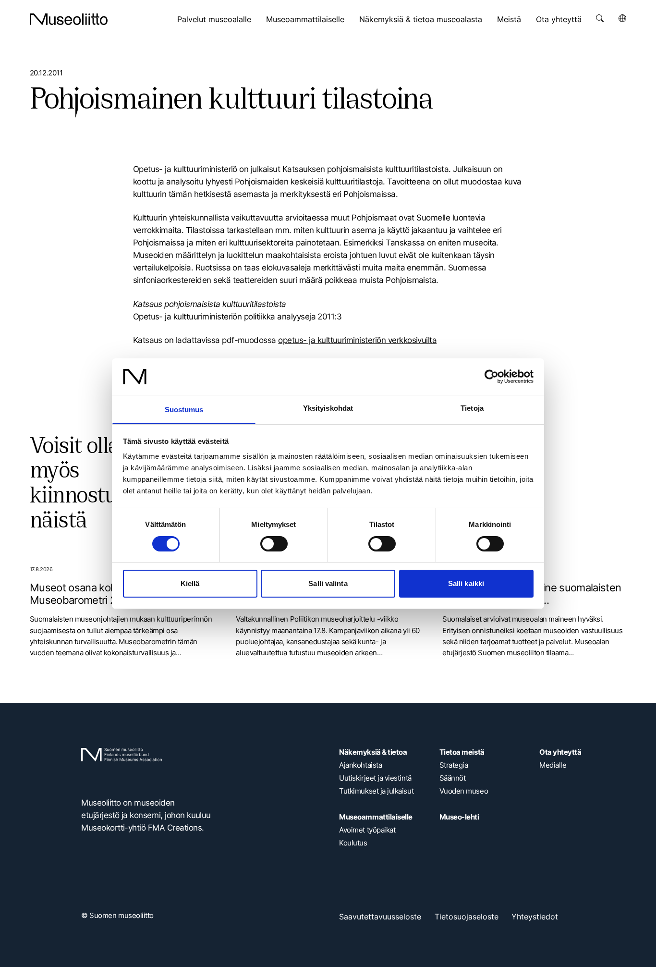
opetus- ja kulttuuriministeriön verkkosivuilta (357, 340)
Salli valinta (327, 583)
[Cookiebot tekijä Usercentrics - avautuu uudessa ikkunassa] (491, 376)
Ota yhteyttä (559, 19)
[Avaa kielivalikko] (622, 18)
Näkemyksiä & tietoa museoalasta (420, 19)
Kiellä (190, 583)
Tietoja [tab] (472, 408)
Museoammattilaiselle (305, 19)
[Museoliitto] (69, 19)
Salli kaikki (466, 583)
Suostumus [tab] (184, 409)
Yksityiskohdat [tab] (328, 408)
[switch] (274, 543)
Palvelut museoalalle (214, 19)
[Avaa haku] (600, 18)
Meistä (509, 19)
